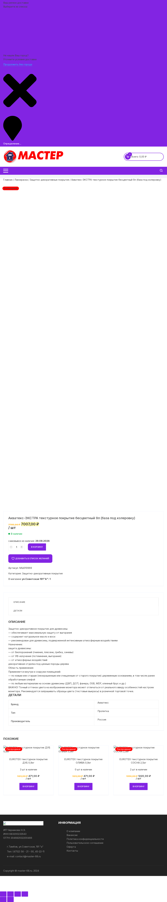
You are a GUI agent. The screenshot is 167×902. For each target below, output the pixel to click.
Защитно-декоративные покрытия (49, 179)
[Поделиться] (17, 894)
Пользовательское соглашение (85, 842)
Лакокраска (21, 179)
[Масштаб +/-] (3, 894)
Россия (102, 719)
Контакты (72, 850)
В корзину (37, 547)
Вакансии (72, 835)
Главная (7, 179)
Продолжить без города (17, 64)
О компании (73, 831)
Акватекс (103, 702)
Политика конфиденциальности (85, 838)
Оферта (71, 846)
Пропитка (103, 711)
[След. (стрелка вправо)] (10, 899)
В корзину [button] (28, 786)
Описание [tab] (19, 602)
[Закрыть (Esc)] (25, 894)
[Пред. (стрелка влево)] (3, 899)
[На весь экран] (10, 894)
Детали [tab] (17, 610)
